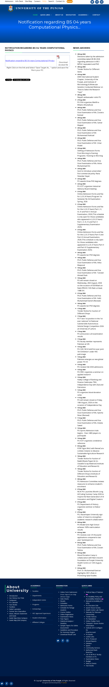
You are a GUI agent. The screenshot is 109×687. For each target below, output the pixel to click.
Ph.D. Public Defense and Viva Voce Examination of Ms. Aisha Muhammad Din (89, 163)
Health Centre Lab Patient (95, 610)
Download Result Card (68, 634)
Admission (9, 1)
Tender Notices (91, 617)
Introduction (13, 596)
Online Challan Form (93, 621)
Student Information (39, 618)
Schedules (63, 603)
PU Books (89, 634)
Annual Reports (91, 641)
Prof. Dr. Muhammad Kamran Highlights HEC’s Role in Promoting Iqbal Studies (89, 573)
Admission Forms (66, 606)
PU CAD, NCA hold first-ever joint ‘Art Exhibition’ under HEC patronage (90, 351)
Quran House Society (93, 608)
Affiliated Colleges (38, 622)
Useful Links (90, 637)
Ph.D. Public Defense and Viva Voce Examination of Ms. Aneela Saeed (90, 423)
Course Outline (65, 612)
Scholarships (36, 609)
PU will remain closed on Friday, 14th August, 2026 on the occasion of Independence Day (89, 402)
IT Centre (64, 683)
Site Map (28, 1)
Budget (88, 661)
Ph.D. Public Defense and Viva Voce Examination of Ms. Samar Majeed (89, 122)
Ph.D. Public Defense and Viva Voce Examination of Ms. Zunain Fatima (90, 547)
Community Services (93, 648)
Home (35, 15)
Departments (37, 596)
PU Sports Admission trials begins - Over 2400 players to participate (89, 433)
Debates (89, 643)
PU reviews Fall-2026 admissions (90, 367)
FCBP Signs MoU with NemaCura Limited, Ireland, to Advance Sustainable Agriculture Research (90, 451)
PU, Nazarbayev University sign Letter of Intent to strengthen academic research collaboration (90, 517)
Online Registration (66, 614)
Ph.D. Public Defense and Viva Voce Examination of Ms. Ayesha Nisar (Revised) (90, 412)
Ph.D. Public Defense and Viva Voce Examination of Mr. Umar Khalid (89, 143)
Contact (96, 15)
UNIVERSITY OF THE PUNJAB (39, 8)
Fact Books (13, 605)
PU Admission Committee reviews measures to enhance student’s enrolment (90, 484)
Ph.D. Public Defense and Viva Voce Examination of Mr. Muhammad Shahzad (89, 133)
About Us (59, 15)
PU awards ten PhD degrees (88, 255)
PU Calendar (13, 602)
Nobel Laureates (15, 609)
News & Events (91, 663)
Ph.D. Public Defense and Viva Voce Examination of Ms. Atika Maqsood (89, 262)
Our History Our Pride (16, 598)
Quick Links (45, 15)
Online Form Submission (68, 594)
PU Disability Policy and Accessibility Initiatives (94, 598)
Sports (88, 646)
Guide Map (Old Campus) (18, 620)
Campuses (12, 600)
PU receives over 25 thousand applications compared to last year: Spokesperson (89, 537)
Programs (35, 604)
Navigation (71, 15)
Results (62, 601)
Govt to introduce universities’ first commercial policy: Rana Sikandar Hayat (89, 173)
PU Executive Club (92, 606)
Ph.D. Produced (91, 639)
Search (51, 1)
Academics (82, 15)
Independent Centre (39, 600)
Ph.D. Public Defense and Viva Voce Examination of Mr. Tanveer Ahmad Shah (90, 272)
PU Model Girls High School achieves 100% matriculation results (88, 527)
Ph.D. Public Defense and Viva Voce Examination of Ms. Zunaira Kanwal (90, 112)
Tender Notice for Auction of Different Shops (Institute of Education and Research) (88, 474)
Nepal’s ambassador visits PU (89, 97)
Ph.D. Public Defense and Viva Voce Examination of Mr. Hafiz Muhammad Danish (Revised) (89, 298)
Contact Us (60, 1)
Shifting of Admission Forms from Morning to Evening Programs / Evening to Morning (90, 153)
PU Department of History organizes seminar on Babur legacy (88, 507)
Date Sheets (64, 599)
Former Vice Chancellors (17, 611)
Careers (37, 1)
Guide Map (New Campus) (18, 618)
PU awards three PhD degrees (89, 181)
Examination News (66, 617)
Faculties (35, 591)
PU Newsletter (91, 619)
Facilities (12, 607)
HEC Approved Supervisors (41, 613)
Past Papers (64, 619)
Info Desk (19, 1)
